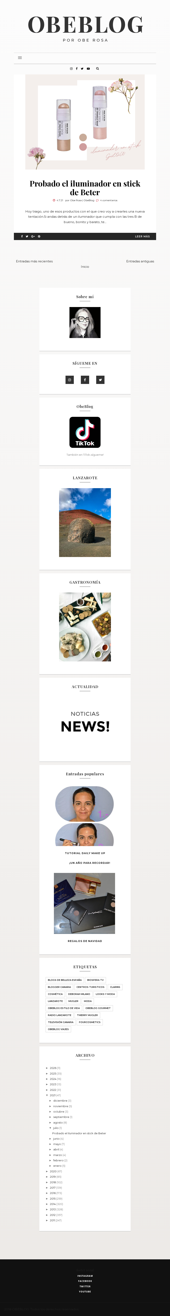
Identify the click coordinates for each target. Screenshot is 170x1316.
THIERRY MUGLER (87, 1015)
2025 (53, 1073)
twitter (85, 1286)
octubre (59, 1111)
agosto (58, 1122)
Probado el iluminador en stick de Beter (85, 187)
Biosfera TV (95, 980)
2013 (53, 1209)
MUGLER (73, 1001)
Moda (88, 1001)
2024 (53, 1079)
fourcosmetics (90, 1022)
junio (56, 1138)
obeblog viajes (58, 1029)
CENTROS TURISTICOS (90, 987)
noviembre (61, 1106)
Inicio (85, 267)
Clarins (115, 987)
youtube (85, 1291)
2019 (53, 1176)
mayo (57, 1144)
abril (56, 1149)
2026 (53, 1068)
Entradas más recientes (34, 261)
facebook (85, 1281)
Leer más (142, 236)
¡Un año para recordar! (89, 862)
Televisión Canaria (60, 1022)
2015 (53, 1198)
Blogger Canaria (59, 987)
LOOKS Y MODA (105, 994)
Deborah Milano (79, 994)
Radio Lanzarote (59, 1015)
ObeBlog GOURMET (98, 1008)
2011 (53, 1220)
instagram (85, 1275)
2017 (53, 1187)
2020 (53, 1171)
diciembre (60, 1100)
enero (57, 1165)
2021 (53, 1095)
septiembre (61, 1117)
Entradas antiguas (140, 261)
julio (56, 1128)
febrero (58, 1160)
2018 (53, 1182)
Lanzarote (55, 1001)
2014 (53, 1204)
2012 (53, 1215)
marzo (58, 1155)
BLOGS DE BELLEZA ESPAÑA (65, 980)
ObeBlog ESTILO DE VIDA (64, 1008)
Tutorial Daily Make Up (85, 853)
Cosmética (55, 994)
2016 (53, 1193)
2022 (53, 1089)
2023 (53, 1084)
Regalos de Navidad (85, 941)
